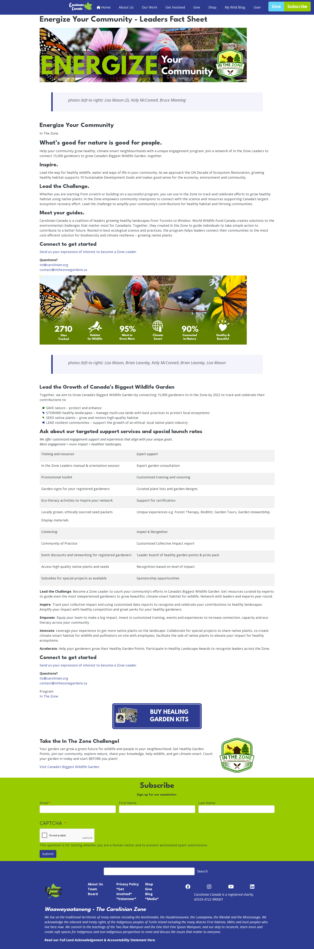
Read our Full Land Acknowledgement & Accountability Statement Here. (100, 940)
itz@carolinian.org (54, 265)
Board (93, 894)
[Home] (81, 4)
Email (44, 803)
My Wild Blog (235, 7)
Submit (48, 854)
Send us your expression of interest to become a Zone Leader (88, 665)
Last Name (206, 803)
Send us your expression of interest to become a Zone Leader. (88, 252)
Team (92, 889)
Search (202, 871)
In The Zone (49, 696)
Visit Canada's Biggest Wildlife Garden (69, 767)
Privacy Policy (127, 884)
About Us (126, 7)
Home (105, 7)
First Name (127, 803)
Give (196, 7)
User (257, 7)
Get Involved (175, 7)
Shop (212, 7)
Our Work (149, 7)
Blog (149, 894)
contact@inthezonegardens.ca (63, 269)
